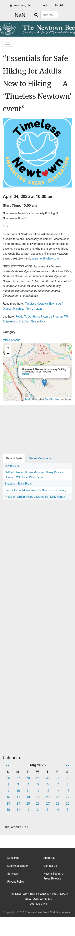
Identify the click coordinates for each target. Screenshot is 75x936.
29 (38, 778)
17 (18, 797)
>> (67, 765)
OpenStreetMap (52, 399)
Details (25, 373)
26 (8, 778)
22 (67, 797)
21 (57, 797)
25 (28, 803)
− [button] (8, 353)
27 (18, 778)
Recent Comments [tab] (40, 458)
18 (28, 797)
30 (48, 778)
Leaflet (28, 399)
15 (67, 791)
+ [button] (8, 347)
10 (18, 791)
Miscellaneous (11, 340)
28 (28, 778)
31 (57, 778)
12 (38, 791)
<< (7, 765)
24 (18, 803)
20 (48, 797)
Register (60, 5)
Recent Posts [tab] (14, 458)
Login (45, 5)
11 (28, 791)
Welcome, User (23, 5)
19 (38, 797)
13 (48, 791)
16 (8, 797)
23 (8, 803)
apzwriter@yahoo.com (45, 258)
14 (57, 791)
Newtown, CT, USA (19, 15)
